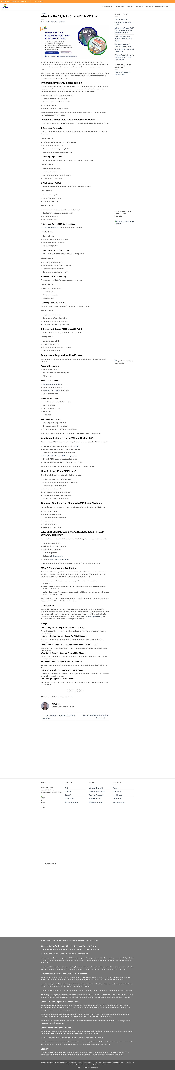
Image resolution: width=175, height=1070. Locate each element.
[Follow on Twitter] (167, 1)
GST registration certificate (51, 390)
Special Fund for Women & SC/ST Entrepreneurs (60, 456)
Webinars (139, 6)
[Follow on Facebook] (164, 1)
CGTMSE (77, 446)
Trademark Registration (96, 795)
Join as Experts (118, 798)
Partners (115, 788)
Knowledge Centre (161, 6)
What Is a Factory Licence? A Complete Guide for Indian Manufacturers (124, 57)
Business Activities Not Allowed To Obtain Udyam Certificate (123, 39)
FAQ (66, 788)
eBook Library (117, 795)
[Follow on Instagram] (165, 1)
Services (129, 6)
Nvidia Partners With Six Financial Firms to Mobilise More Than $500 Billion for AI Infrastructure (124, 48)
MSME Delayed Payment (97, 791)
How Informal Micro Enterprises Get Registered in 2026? (124, 22)
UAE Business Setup (96, 802)
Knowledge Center (119, 802)
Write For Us (117, 791)
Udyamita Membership (96, 788)
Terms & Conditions (71, 802)
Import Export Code (95, 798)
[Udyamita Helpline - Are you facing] (10, 6)
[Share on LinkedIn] (81, 690)
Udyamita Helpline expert (93, 616)
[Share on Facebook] (68, 690)
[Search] (173, 7)
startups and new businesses (59, 559)
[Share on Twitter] (71, 690)
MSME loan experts (56, 556)
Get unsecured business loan (50, 227)
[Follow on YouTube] (172, 1)
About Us (68, 791)
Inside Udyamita (106, 6)
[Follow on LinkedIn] (171, 1)
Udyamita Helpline (93, 1067)
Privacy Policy (69, 798)
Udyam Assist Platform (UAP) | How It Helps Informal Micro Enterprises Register (124, 30)
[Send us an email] (169, 1)
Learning (44, 13)
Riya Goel (62, 21)
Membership (119, 6)
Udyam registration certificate (52, 384)
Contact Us (149, 6)
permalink (69, 697)
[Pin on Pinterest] (78, 690)
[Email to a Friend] (75, 690)
